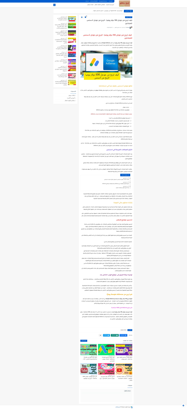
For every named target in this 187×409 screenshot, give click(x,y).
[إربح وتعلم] (124, 3)
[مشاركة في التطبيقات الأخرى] (100, 335)
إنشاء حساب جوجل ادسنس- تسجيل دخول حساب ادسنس (116, 179)
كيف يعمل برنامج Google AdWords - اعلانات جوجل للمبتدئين (108, 359)
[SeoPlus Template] (132, 407)
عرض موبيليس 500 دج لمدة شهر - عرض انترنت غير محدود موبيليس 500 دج (61, 26)
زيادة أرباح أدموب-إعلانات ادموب (122, 187)
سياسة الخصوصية (103, 1)
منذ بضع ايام (64, 52)
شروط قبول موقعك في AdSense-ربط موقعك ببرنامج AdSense (115, 183)
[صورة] (72, 19)
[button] (123, 335)
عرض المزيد (83, 340)
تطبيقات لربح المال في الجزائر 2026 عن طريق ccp (61, 48)
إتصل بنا (110, 1)
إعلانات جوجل (128, 17)
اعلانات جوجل (90, 4)
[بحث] (54, 5)
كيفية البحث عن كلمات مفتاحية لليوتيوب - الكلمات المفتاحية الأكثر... (124, 378)
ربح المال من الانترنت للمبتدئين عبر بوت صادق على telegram (61, 69)
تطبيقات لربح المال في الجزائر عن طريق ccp (62, 19)
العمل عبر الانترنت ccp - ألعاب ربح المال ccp (62, 76)
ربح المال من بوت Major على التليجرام (61, 62)
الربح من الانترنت (110, 4)
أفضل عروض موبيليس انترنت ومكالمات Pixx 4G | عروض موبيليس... (106, 11)
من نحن (87, 1)
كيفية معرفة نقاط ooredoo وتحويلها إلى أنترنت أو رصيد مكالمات (61, 83)
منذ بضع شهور (125, 177)
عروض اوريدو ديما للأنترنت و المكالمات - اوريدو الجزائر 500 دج (61, 41)
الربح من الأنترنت (71, 98)
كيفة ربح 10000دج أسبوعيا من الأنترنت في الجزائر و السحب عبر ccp (61, 34)
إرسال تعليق (127, 390)
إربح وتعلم (118, 407)
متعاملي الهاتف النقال (100, 4)
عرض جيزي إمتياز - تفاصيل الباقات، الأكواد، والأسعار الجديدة (61, 55)
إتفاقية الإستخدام (93, 1)
